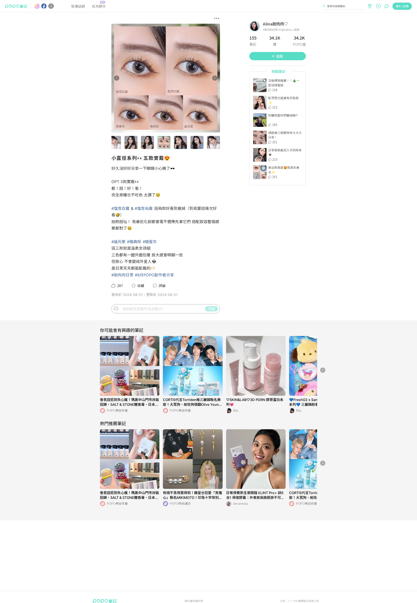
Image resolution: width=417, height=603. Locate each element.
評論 (211, 308)
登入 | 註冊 (402, 6)
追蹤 (279, 56)
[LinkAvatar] (256, 26)
